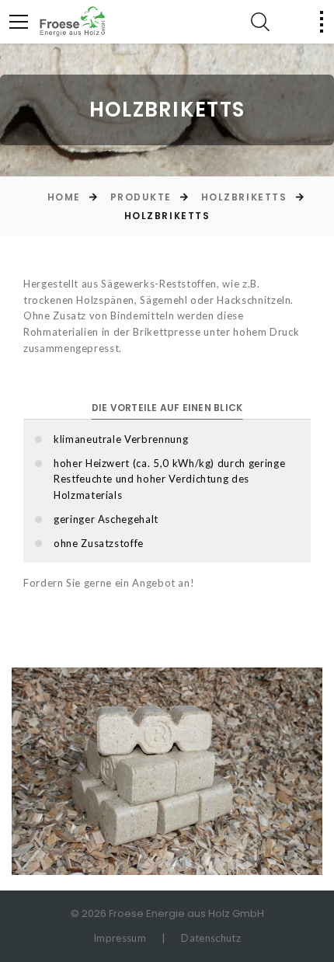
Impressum (119, 938)
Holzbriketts (244, 197)
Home (64, 197)
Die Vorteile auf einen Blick (167, 407)
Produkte (141, 197)
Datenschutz (211, 938)
